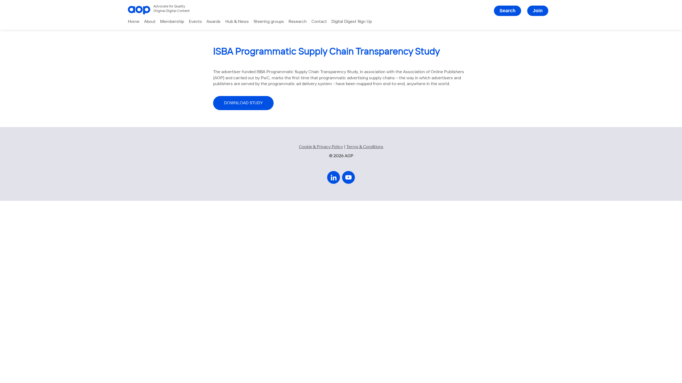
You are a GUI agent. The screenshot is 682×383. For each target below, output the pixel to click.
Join (538, 10)
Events (195, 22)
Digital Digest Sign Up (351, 22)
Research (298, 22)
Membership (172, 22)
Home (133, 22)
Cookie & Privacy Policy (321, 147)
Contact (319, 22)
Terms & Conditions (364, 147)
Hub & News (237, 22)
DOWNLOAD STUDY (243, 103)
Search (507, 10)
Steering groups (269, 22)
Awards (213, 22)
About (150, 22)
